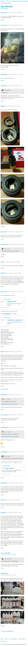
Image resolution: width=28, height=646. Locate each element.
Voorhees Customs (6, 465)
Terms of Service (22, 638)
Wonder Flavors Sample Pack (14, 320)
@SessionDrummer (7, 313)
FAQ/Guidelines (13, 638)
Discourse (8, 644)
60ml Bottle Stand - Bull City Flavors (10, 404)
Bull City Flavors (7, 299)
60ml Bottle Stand (11, 301)
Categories (7, 638)
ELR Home (2, 1)
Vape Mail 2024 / (4, 389)
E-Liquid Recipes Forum (6, 3)
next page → (11, 631)
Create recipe (8, 1)
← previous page (4, 631)
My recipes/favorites (23, 1)
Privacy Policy (4, 641)
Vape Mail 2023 (7, 6)
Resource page (15, 1)
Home (2, 638)
